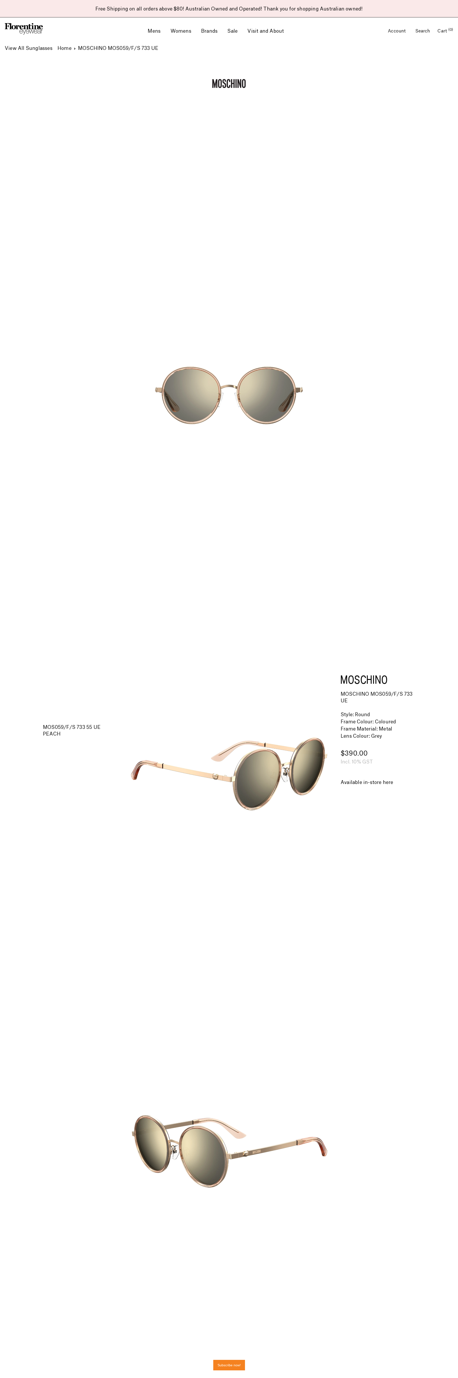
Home (64, 48)
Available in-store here (367, 782)
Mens (154, 31)
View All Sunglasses (28, 48)
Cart (445, 31)
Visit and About (265, 31)
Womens (181, 31)
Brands (209, 31)
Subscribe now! (229, 1365)
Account (397, 31)
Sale (232, 31)
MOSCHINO (364, 679)
